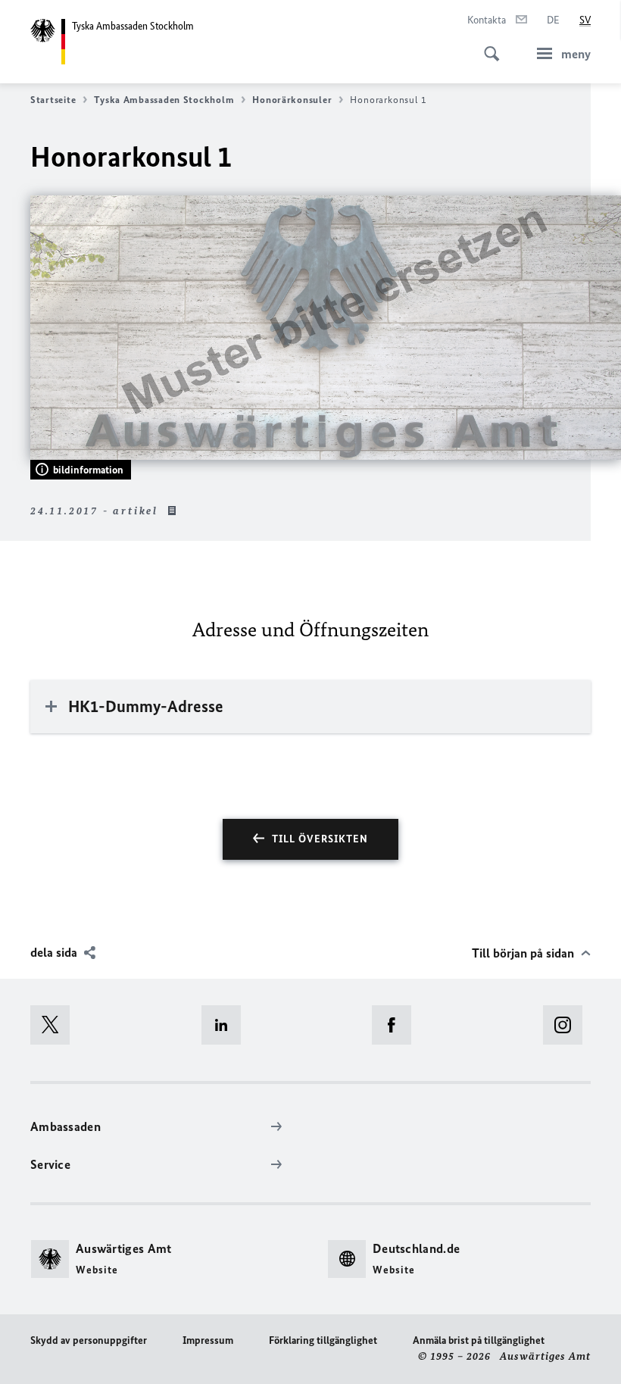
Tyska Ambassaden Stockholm (164, 99)
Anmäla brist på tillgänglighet (479, 1340)
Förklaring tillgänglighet (323, 1340)
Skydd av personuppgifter (88, 1340)
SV (585, 20)
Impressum (208, 1340)
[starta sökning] (487, 45)
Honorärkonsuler (292, 99)
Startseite (53, 99)
